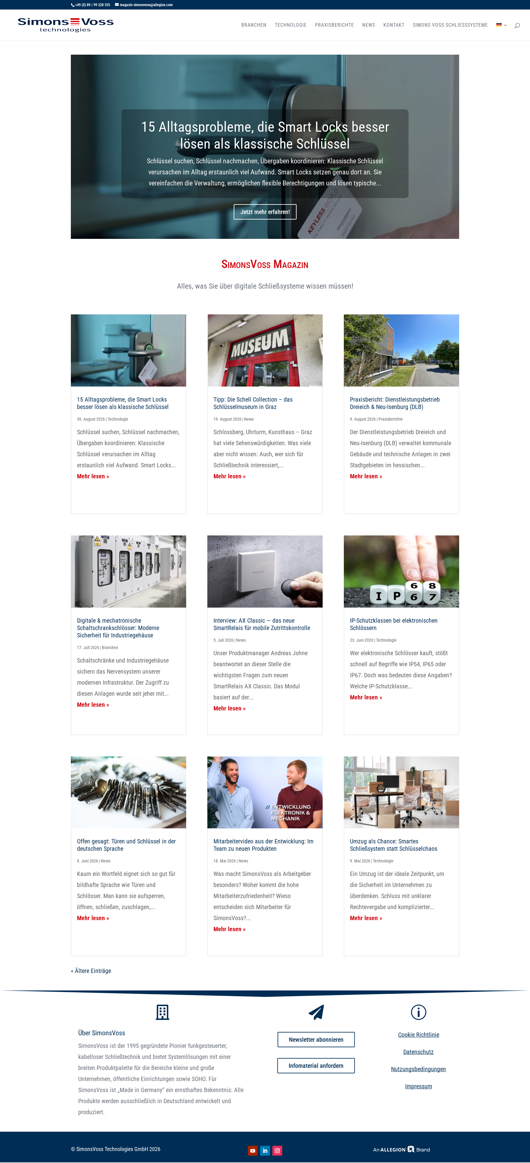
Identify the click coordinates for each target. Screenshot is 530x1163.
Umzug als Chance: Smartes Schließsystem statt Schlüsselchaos (393, 845)
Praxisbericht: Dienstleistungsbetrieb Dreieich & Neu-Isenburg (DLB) (395, 403)
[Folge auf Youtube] (253, 1151)
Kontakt (394, 25)
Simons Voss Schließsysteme (450, 25)
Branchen (254, 25)
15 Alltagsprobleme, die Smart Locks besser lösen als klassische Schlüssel (265, 135)
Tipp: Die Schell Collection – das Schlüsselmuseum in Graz (253, 403)
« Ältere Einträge (91, 970)
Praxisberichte (334, 25)
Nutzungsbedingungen (418, 1069)
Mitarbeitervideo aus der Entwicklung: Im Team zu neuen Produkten (263, 845)
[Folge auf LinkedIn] (265, 1151)
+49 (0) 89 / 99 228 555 (92, 5)
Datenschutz (418, 1052)
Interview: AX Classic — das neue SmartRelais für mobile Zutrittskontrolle (261, 624)
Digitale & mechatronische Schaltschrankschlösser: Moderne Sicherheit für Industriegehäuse (118, 628)
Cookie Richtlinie (418, 1034)
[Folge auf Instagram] (277, 1151)
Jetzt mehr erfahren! (265, 212)
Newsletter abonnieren (316, 1039)
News (368, 25)
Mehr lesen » (93, 476)
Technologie (291, 25)
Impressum (418, 1086)
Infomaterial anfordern (316, 1065)
